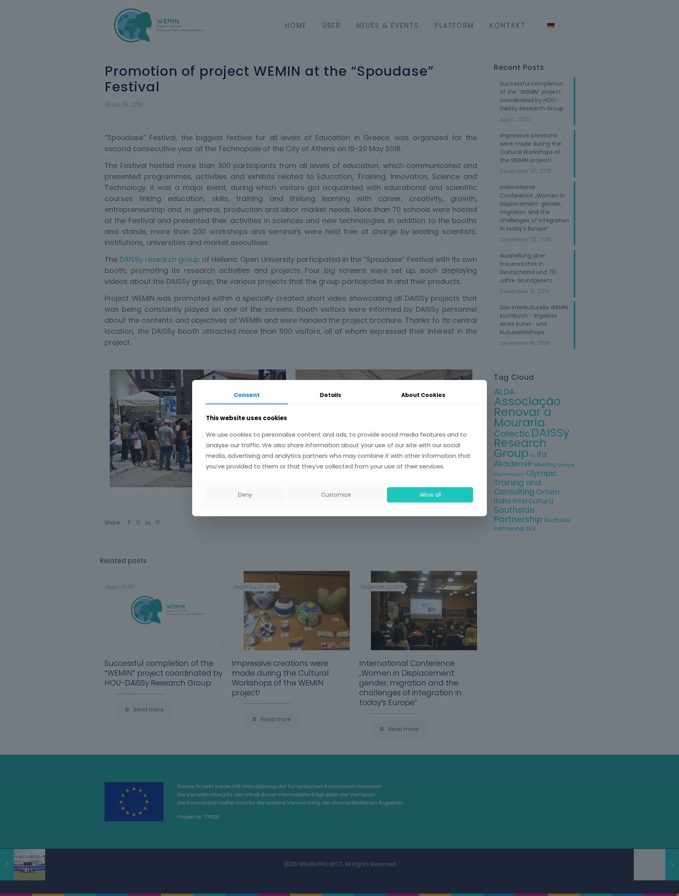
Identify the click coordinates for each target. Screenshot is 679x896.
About (423, 395)
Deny (245, 495)
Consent (247, 395)
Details (330, 395)
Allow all (430, 495)
